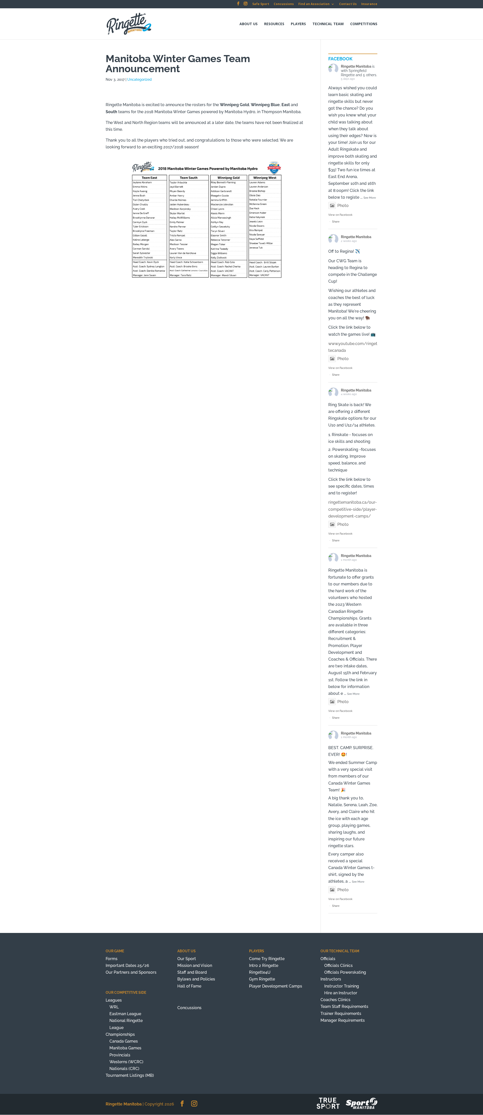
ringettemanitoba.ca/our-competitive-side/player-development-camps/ (352, 509)
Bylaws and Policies (196, 979)
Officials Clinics (338, 965)
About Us (248, 24)
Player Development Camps (275, 986)
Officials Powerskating (345, 972)
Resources (274, 24)
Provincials (119, 1055)
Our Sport (186, 958)
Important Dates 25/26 (127, 965)
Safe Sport (260, 4)
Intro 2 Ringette (263, 965)
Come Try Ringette (267, 958)
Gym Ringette (262, 979)
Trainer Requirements (340, 1013)
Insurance (369, 4)
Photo (343, 205)
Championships (120, 1034)
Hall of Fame (189, 986)
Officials (327, 958)
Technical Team (328, 24)
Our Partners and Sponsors (131, 972)
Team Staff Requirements (344, 1006)
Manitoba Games (125, 1048)
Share (336, 221)
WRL (114, 1007)
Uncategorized (139, 79)
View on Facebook (340, 215)
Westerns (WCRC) (126, 1061)
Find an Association (314, 4)
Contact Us (348, 4)
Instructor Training (341, 986)
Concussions (284, 4)
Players (298, 24)
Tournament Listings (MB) (130, 1075)
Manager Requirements (342, 1020)
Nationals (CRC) (124, 1068)
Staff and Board (192, 972)
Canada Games (123, 1041)
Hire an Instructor (340, 993)
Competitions (363, 24)
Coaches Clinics (335, 999)
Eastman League (125, 1013)
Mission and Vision (194, 965)
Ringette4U (259, 972)
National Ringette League (126, 1024)
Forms (111, 958)
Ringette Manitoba (356, 66)
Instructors (330, 979)
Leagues (114, 1000)
